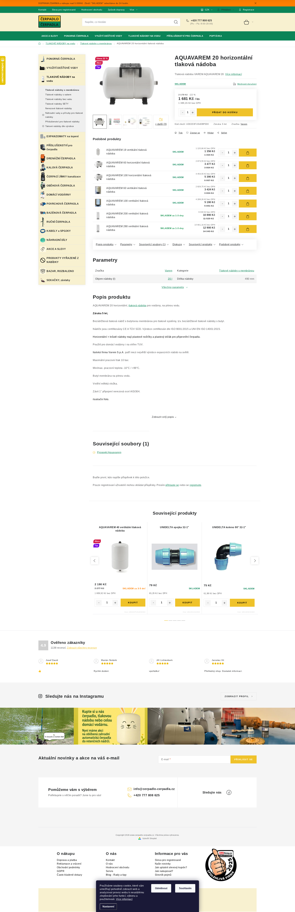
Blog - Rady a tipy (116, 874)
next (254, 560)
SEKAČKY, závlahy (58, 280)
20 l (170, 278)
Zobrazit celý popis (163, 417)
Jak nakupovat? (164, 871)
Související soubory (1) (152, 244)
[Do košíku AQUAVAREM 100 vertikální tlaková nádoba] (248, 204)
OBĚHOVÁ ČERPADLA (61, 185)
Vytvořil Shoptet (149, 838)
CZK (207, 9)
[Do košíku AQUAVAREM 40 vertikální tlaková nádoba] (133, 603)
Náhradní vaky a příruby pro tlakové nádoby (64, 115)
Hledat (176, 22)
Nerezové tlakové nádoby (58, 108)
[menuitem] (49, 36)
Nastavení (108, 906)
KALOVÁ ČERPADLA (60, 167)
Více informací (124, 899)
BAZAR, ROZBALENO (60, 271)
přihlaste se (172, 485)
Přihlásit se (243, 759)
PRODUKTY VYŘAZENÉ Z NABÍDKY (63, 260)
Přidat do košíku (225, 112)
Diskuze (177, 244)
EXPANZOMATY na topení (63, 136)
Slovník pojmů (163, 874)
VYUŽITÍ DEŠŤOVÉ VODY (62, 68)
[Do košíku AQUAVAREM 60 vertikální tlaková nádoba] (248, 191)
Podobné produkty (229, 244)
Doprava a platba (67, 860)
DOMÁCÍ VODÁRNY (59, 194)
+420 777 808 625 (201, 20)
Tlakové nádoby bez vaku (58, 99)
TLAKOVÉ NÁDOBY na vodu (61, 79)
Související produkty (200, 244)
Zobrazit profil (237, 696)
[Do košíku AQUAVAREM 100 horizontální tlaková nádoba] (248, 178)
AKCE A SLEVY (56, 249)
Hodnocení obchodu (91, 9)
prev (94, 560)
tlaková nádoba (137, 305)
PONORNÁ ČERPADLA (61, 59)
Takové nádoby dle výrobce (59, 126)
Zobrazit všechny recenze (82, 647)
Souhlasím (185, 888)
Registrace (248, 9)
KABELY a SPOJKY (59, 231)
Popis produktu (104, 244)
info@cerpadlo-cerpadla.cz (154, 789)
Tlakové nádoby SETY (57, 104)
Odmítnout (161, 888)
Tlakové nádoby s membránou (62, 90)
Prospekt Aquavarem (109, 452)
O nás (109, 863)
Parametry (126, 244)
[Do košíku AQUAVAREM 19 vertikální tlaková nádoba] (248, 153)
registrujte (195, 485)
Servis (109, 871)
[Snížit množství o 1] (182, 112)
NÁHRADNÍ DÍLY (57, 240)
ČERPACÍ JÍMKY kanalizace (64, 176)
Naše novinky (163, 863)
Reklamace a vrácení (69, 863)
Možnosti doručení (247, 84)
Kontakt (42, 9)
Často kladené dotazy (69, 874)
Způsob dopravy (116, 9)
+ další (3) (161, 124)
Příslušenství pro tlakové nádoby (62, 121)
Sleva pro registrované (64, 9)
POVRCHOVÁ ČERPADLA (63, 203)
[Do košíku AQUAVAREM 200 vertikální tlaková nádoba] (248, 216)
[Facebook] (228, 792)
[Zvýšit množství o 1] (192, 112)
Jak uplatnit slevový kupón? (171, 867)
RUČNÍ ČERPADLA (58, 222)
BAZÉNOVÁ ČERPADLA (62, 213)
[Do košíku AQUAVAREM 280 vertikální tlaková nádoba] (248, 229)
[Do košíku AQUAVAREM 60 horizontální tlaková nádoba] (248, 165)
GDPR (60, 871)
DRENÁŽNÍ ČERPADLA (61, 158)
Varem (244, 124)
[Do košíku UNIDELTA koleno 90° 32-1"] (242, 603)
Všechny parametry (173, 287)
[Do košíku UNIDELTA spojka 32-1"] (187, 603)
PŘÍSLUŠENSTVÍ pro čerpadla (60, 147)
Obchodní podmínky (68, 867)
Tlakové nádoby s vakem (58, 94)
